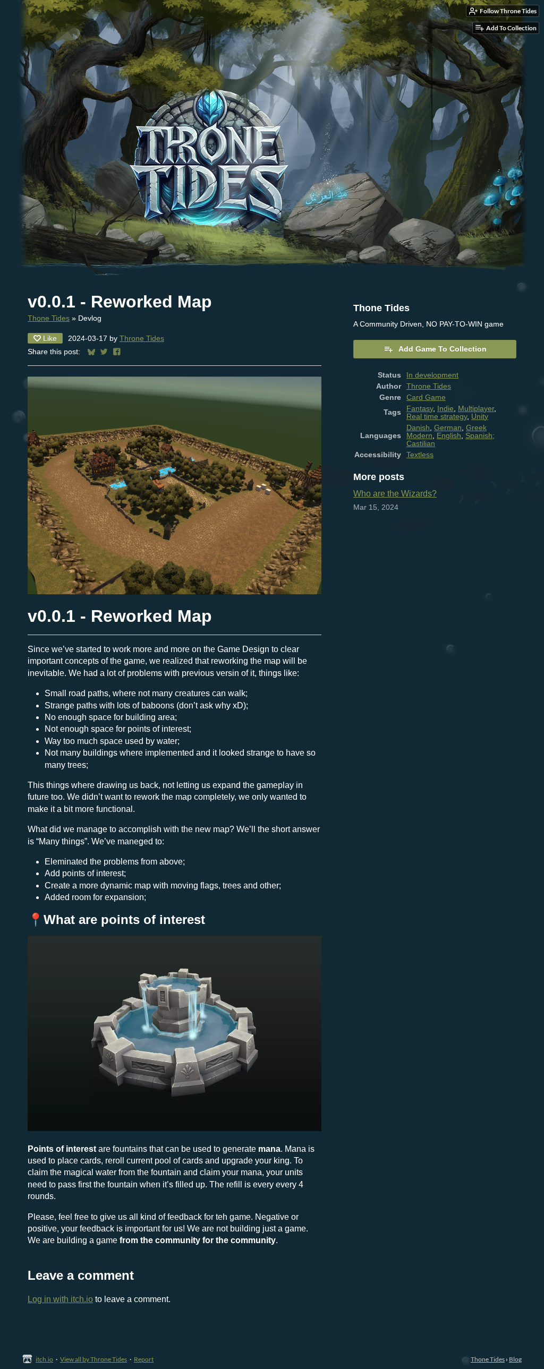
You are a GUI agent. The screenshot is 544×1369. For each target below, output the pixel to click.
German (448, 428)
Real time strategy (436, 417)
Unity (479, 417)
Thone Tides (49, 318)
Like (50, 338)
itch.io (44, 1359)
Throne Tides (142, 339)
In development (432, 375)
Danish (418, 428)
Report (144, 1359)
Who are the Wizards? (395, 493)
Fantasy (419, 409)
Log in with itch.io (60, 1299)
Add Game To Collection (442, 349)
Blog (515, 1359)
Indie (445, 409)
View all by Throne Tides (93, 1359)
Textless (420, 455)
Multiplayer (476, 409)
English (449, 436)
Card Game (426, 397)
